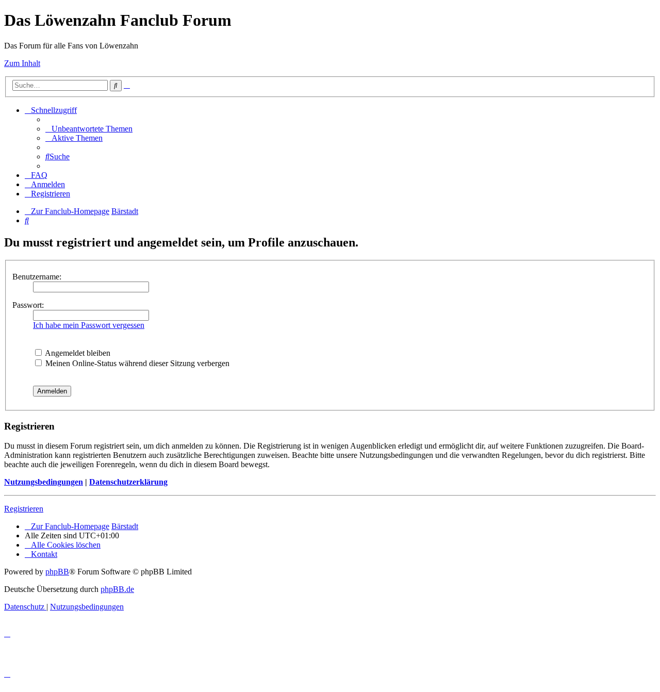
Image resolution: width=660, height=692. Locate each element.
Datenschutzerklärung (128, 481)
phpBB (57, 571)
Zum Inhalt (22, 63)
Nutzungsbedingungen (43, 481)
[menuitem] (89, 128)
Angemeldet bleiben (76, 353)
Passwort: (28, 305)
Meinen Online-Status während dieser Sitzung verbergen (136, 363)
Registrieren (23, 508)
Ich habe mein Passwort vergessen (88, 325)
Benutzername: (36, 276)
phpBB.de (117, 589)
